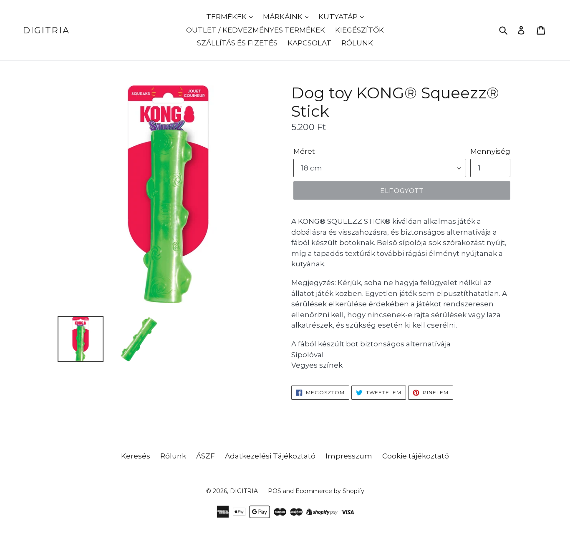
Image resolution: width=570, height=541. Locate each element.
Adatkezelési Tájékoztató (270, 456)
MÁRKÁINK (283, 17)
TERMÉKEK (227, 17)
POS (274, 491)
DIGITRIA (46, 30)
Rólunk (173, 456)
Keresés (135, 456)
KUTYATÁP (338, 17)
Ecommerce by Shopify (329, 491)
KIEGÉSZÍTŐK (359, 30)
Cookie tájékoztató (415, 456)
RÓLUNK (357, 43)
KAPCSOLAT (309, 43)
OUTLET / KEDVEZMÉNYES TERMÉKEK (255, 30)
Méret (304, 151)
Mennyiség (490, 151)
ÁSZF (205, 456)
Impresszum (348, 456)
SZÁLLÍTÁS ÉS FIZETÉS (237, 43)
